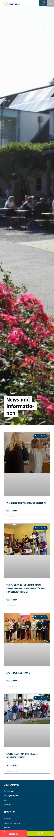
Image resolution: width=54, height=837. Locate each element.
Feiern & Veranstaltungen (12, 823)
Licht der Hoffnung (18, 673)
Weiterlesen (11, 511)
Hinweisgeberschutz (11, 796)
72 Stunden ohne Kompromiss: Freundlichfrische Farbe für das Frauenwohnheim (25, 588)
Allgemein (7, 819)
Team (5, 800)
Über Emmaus (8, 791)
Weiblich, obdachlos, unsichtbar (26, 503)
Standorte (7, 805)
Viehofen (7, 828)
